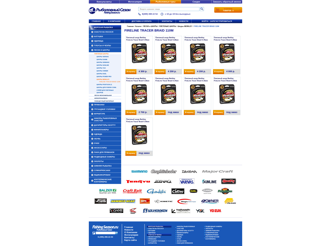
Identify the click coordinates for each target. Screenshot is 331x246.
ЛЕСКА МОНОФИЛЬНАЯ (103, 95)
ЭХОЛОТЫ (99, 161)
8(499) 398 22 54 (150, 14)
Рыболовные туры (165, 2)
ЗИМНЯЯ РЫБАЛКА (103, 166)
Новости (183, 21)
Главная (96, 21)
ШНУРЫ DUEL (102, 73)
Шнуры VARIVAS (103, 56)
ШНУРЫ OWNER (102, 71)
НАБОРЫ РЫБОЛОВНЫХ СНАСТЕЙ (105, 119)
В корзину (131, 72)
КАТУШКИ (98, 36)
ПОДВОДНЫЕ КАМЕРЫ (104, 157)
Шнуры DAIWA (102, 59)
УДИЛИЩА (98, 41)
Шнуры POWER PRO (104, 76)
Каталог (138, 26)
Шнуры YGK (101, 68)
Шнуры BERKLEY (103, 79)
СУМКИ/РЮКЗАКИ (102, 170)
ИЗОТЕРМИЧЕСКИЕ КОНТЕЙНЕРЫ (103, 180)
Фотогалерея (135, 2)
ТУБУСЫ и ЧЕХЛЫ (102, 45)
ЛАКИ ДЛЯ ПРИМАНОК (104, 152)
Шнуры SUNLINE (103, 65)
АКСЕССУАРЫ (100, 148)
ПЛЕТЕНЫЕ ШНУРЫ (101, 54)
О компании (114, 21)
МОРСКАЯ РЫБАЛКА (103, 27)
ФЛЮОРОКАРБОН (100, 98)
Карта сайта (130, 240)
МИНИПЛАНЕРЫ (101, 130)
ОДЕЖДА (98, 134)
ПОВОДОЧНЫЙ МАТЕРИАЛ (104, 101)
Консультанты (104, 2)
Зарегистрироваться (221, 21)
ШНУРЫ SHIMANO (103, 62)
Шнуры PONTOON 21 (104, 84)
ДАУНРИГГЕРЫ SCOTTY (104, 125)
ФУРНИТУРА (99, 114)
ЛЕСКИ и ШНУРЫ (102, 50)
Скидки (196, 2)
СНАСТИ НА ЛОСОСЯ (103, 32)
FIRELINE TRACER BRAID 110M (109, 81)
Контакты (167, 21)
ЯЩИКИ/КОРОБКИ (102, 175)
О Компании (130, 232)
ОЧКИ (96, 143)
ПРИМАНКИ (99, 105)
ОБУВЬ (97, 139)
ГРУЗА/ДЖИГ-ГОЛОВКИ (104, 109)
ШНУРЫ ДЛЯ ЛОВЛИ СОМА (106, 87)
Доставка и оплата (142, 21)
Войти (205, 21)
